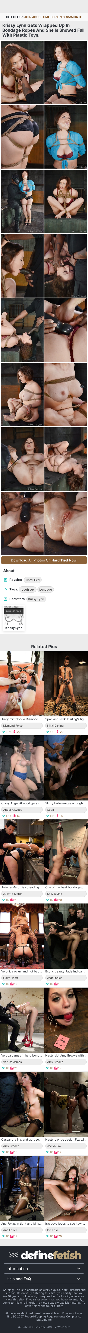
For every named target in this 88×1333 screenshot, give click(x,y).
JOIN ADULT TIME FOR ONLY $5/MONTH (53, 17)
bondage (45, 589)
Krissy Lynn (36, 599)
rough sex (28, 589)
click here (57, 1305)
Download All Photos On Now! (44, 560)
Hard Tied (33, 580)
